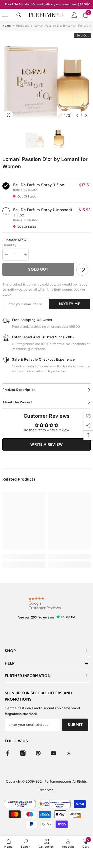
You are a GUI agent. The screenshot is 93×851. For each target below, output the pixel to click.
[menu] (5, 15)
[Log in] (74, 15)
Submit (75, 724)
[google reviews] (45, 603)
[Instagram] (23, 753)
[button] (77, 115)
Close (89, 4)
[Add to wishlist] (82, 270)
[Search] (19, 15)
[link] (23, 556)
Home (6, 25)
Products (22, 25)
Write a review (46, 444)
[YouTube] (53, 753)
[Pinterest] (38, 753)
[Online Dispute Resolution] (20, 804)
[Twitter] (69, 753)
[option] (46, 75)
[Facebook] (8, 753)
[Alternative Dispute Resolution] (55, 804)
